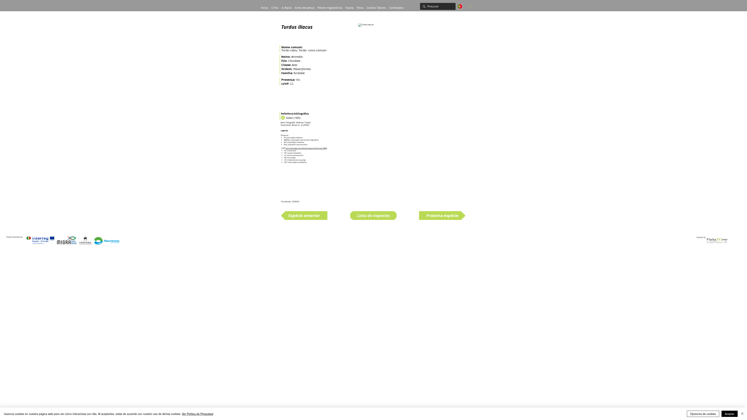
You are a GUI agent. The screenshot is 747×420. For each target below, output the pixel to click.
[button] (286, 6)
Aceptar (729, 414)
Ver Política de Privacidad (197, 414)
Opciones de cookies (703, 414)
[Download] (282, 118)
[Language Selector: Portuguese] (464, 6)
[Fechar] (742, 414)
